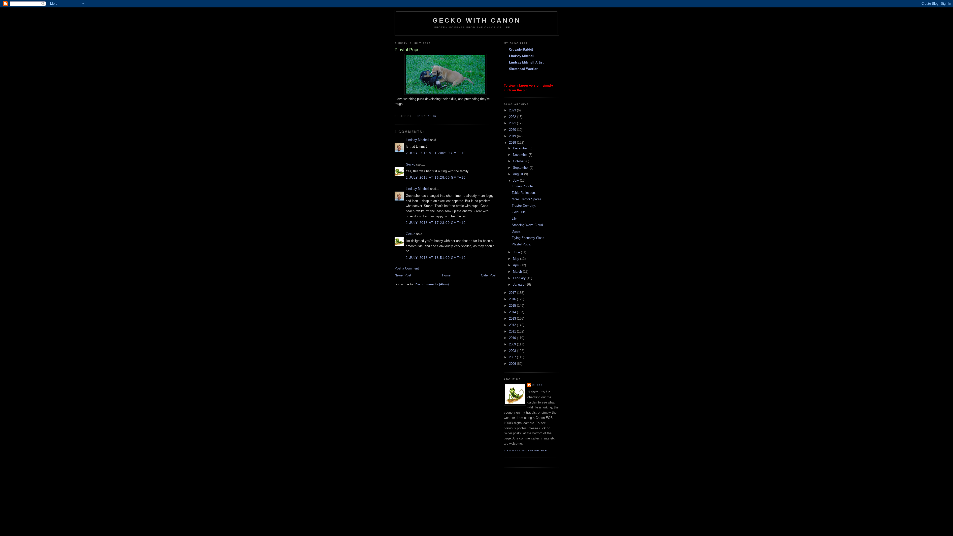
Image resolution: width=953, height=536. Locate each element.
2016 (513, 299)
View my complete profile (525, 450)
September (521, 167)
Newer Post (403, 275)
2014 (513, 312)
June (517, 252)
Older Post (488, 275)
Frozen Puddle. (523, 186)
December (521, 148)
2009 (513, 344)
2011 (513, 331)
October (519, 161)
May (516, 259)
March (518, 271)
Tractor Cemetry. (524, 205)
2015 (513, 305)
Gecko (410, 164)
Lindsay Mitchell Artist (526, 62)
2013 (513, 318)
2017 (513, 293)
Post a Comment (407, 268)
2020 (513, 130)
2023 (513, 110)
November (521, 155)
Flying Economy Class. (528, 238)
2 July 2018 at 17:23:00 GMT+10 (436, 223)
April (516, 265)
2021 (513, 123)
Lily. (514, 218)
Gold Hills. (519, 212)
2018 (513, 142)
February (520, 278)
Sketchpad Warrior (523, 69)
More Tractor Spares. (527, 199)
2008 (513, 351)
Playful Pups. (521, 244)
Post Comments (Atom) (432, 284)
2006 (513, 364)
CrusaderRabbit (521, 49)
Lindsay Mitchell (417, 140)
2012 (513, 325)
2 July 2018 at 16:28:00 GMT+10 (436, 177)
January (519, 284)
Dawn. (516, 231)
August (518, 174)
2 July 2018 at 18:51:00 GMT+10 (436, 258)
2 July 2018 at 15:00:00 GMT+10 (436, 153)
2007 (513, 357)
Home (446, 275)
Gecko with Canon (477, 20)
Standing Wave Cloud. (528, 225)
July (516, 180)
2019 (513, 136)
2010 (513, 338)
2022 (513, 117)
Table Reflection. (524, 193)
